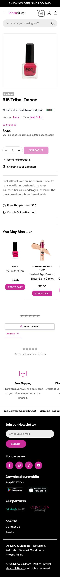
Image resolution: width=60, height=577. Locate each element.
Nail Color (36, 117)
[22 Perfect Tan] (15, 250)
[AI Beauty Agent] (41, 13)
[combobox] (30, 23)
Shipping (23, 134)
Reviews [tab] (11, 333)
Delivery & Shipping (18, 545)
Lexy (16, 117)
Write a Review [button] (31, 326)
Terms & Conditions (31, 550)
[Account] (49, 13)
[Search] (53, 23)
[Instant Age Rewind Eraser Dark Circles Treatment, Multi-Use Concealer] (42, 250)
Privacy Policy (14, 554)
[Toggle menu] (4, 13)
